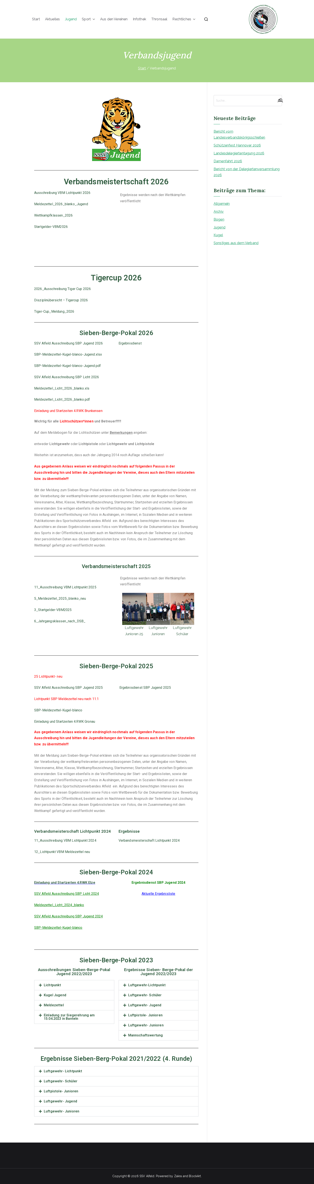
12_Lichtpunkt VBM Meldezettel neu (62, 852)
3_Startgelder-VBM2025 (53, 610)
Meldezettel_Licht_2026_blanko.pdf (62, 399)
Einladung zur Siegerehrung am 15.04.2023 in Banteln (69, 1017)
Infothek (139, 19)
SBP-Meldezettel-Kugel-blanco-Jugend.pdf (67, 366)
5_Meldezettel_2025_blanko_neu (60, 598)
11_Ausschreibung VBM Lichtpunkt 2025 (65, 587)
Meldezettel (54, 1005)
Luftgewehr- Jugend (144, 1005)
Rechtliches (181, 19)
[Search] (279, 100)
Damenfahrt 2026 (228, 161)
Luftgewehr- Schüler (145, 995)
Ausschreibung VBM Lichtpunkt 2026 (62, 193)
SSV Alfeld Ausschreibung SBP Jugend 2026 (68, 343)
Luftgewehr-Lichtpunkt (147, 985)
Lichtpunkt (52, 985)
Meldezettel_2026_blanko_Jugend (61, 204)
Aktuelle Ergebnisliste (158, 894)
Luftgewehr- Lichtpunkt (63, 1071)
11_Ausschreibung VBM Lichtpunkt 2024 (65, 840)
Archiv (219, 212)
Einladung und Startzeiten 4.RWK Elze (64, 883)
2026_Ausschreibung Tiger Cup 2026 (62, 289)
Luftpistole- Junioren (145, 1015)
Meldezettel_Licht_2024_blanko (59, 905)
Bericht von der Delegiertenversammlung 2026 (247, 172)
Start (36, 19)
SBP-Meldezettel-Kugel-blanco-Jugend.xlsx (68, 354)
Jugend (71, 19)
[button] (93, 19)
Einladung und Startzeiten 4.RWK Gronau (64, 721)
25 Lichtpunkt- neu (48, 676)
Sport (86, 19)
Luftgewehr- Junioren (146, 1025)
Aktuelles (52, 19)
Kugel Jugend (55, 995)
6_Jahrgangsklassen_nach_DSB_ (59, 621)
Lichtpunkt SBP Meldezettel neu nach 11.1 (66, 699)
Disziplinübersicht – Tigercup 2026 (61, 300)
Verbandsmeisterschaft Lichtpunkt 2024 (149, 840)
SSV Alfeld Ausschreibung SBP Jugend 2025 (68, 688)
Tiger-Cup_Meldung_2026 (54, 311)
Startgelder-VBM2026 (51, 227)
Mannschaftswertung (145, 1035)
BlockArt (195, 1176)
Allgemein (222, 204)
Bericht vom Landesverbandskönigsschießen (239, 134)
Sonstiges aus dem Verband (236, 243)
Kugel (218, 235)
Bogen (219, 219)
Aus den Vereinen (114, 19)
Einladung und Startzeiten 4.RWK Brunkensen (68, 411)
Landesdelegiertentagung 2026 (239, 153)
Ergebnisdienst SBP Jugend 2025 (145, 688)
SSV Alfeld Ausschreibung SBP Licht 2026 (66, 377)
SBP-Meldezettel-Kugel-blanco (58, 710)
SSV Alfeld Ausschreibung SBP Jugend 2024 (68, 916)
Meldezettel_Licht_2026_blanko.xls (61, 388)
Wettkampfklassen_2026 (53, 215)
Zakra (178, 1176)
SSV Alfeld (146, 1176)
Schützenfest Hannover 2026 (237, 145)
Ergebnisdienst (130, 343)
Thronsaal (159, 19)
